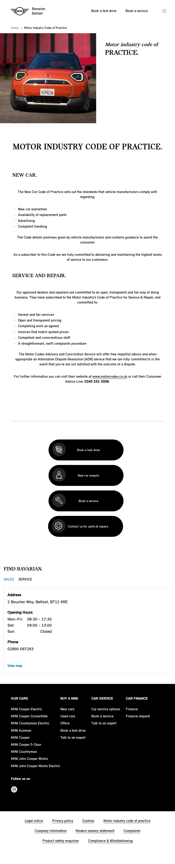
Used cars (67, 716)
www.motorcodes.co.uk (110, 376)
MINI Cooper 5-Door (26, 744)
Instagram (14, 789)
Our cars (19, 698)
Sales (9, 579)
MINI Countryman (24, 751)
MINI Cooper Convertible (29, 716)
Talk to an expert (72, 737)
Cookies (88, 821)
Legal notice (34, 821)
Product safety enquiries (60, 841)
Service (25, 579)
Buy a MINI (69, 698)
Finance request (138, 716)
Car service (102, 698)
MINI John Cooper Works (29, 758)
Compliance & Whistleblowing (110, 841)
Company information (51, 831)
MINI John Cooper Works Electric (35, 766)
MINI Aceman (21, 730)
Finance (132, 709)
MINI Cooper (20, 737)
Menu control (164, 11)
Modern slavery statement (95, 831)
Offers (64, 723)
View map (15, 665)
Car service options (105, 709)
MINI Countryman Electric (30, 723)
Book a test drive (103, 11)
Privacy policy (62, 821)
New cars (67, 709)
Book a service (137, 11)
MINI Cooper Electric (26, 709)
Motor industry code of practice (126, 821)
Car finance (137, 698)
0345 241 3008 (97, 381)
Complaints (132, 831)
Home (15, 28)
